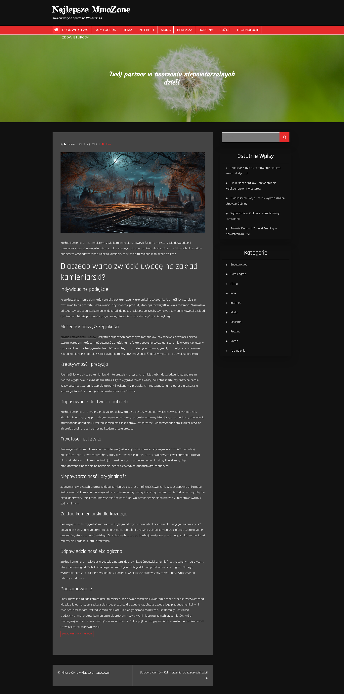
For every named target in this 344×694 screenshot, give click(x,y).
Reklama (185, 30)
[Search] (284, 137)
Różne (224, 30)
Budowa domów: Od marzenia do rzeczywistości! (174, 672)
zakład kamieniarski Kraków (77, 633)
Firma (127, 30)
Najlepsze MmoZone (91, 9)
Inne (108, 144)
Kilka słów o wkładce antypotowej (85, 672)
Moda (166, 30)
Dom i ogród (105, 30)
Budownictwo (75, 30)
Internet (147, 30)
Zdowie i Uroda (75, 37)
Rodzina (206, 30)
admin (71, 144)
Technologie (247, 30)
